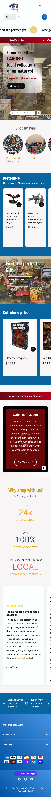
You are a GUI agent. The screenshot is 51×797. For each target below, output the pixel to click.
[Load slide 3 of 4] (24, 113)
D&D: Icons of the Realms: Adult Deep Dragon (35, 218)
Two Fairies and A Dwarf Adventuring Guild (28, 788)
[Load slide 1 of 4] (17, 113)
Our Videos (23, 462)
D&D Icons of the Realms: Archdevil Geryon (12, 218)
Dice (35, 158)
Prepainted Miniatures (13, 160)
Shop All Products (18, 279)
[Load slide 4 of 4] (27, 113)
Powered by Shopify (25, 791)
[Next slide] (33, 113)
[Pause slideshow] (39, 113)
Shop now (14, 86)
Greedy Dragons (16, 358)
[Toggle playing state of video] (44, 468)
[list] (25, 40)
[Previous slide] (12, 113)
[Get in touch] (40, 7)
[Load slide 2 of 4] (21, 113)
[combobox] (32, 17)
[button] (4, 7)
